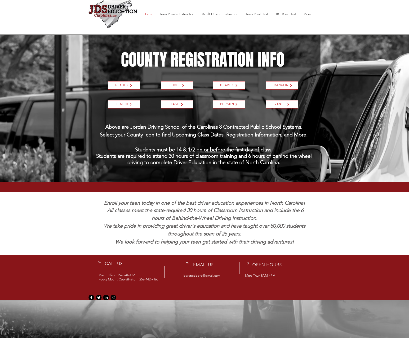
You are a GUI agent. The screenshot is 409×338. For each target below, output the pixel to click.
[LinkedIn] (106, 297)
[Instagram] (113, 297)
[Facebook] (91, 297)
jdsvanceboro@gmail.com (202, 275)
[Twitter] (99, 297)
